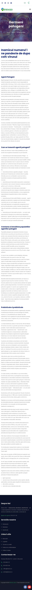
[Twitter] (5, 3)
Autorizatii (5, 538)
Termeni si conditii (7, 544)
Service (13, 32)
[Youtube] (11, 3)
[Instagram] (8, 3)
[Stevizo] (6, 9)
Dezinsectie (5, 524)
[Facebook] (2, 3)
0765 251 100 (13, 515)
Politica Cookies (7, 550)
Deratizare (5, 527)
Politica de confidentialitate (9, 547)
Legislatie (5, 541)
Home (8, 32)
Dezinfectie (5, 530)
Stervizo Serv (13, 582)
